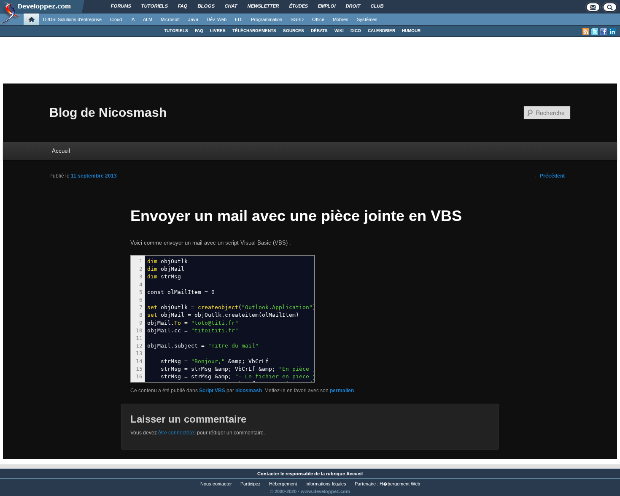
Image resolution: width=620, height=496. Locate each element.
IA (132, 19)
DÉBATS (319, 30)
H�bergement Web (400, 483)
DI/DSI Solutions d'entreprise (72, 19)
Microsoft (170, 19)
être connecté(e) (177, 433)
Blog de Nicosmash (108, 112)
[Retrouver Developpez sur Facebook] (603, 31)
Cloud (116, 19)
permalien (342, 391)
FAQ (199, 30)
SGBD (297, 19)
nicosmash (248, 391)
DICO (355, 30)
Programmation (266, 19)
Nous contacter (216, 483)
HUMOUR (411, 30)
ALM (147, 19)
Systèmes (367, 19)
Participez (250, 483)
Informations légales (325, 483)
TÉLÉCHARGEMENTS (254, 30)
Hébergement (283, 483)
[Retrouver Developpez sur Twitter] (594, 31)
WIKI (339, 30)
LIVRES (218, 30)
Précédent (549, 176)
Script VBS (212, 391)
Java (193, 19)
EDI (239, 19)
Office (318, 19)
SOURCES (293, 30)
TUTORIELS (176, 30)
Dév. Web (216, 19)
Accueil (61, 151)
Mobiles (340, 19)
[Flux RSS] (585, 31)
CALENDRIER (381, 30)
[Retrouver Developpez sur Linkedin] (612, 31)
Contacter (268, 473)
